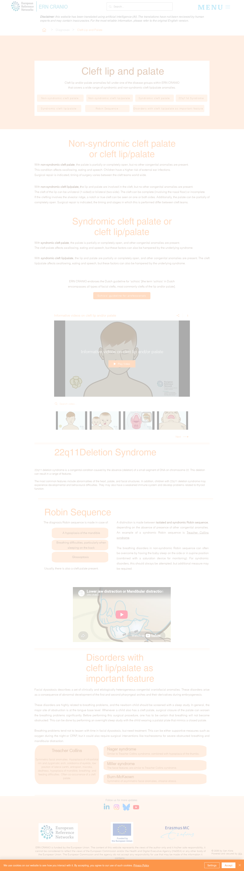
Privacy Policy (141, 865)
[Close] (240, 865)
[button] (191, 385)
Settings (211, 865)
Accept (228, 865)
